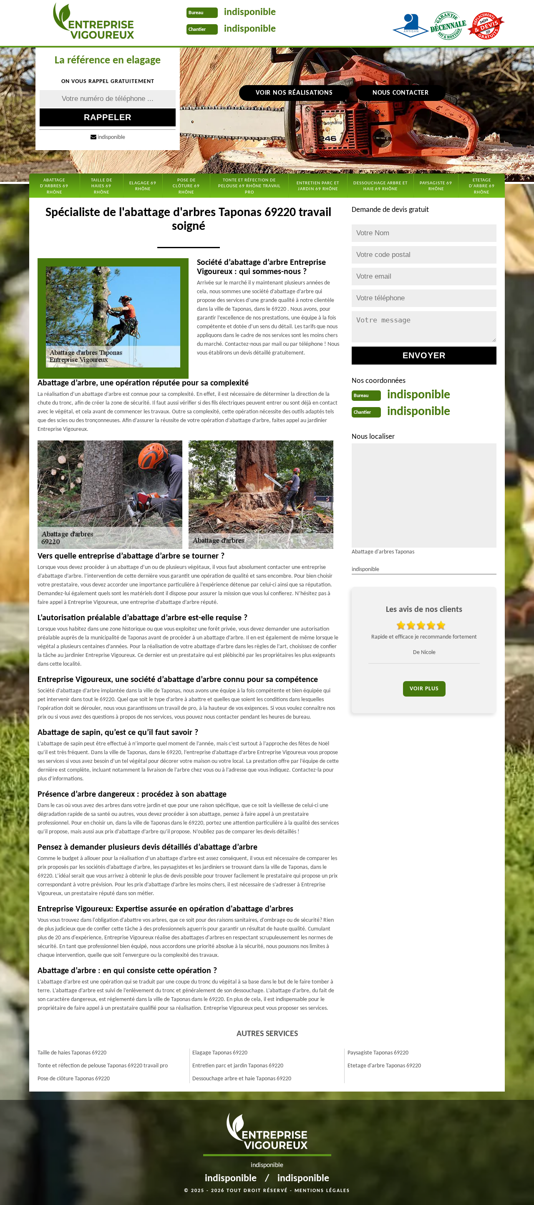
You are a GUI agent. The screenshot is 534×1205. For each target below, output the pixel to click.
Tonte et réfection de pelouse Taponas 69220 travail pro (103, 1066)
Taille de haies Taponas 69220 (72, 1053)
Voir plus (424, 689)
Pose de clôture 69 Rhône (186, 186)
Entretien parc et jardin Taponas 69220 (237, 1066)
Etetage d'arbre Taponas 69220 (384, 1066)
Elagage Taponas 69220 (219, 1053)
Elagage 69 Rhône (142, 186)
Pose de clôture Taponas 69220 (74, 1079)
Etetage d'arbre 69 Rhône (482, 186)
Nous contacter (401, 93)
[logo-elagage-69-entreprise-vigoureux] (93, 23)
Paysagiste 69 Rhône (436, 186)
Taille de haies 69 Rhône (101, 186)
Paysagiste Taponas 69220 (378, 1053)
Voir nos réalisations (294, 93)
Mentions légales (322, 1190)
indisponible (250, 13)
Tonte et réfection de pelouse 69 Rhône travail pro (249, 186)
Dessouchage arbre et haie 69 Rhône (380, 186)
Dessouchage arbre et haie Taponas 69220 (241, 1079)
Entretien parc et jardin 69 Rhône (318, 186)
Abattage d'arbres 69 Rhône (54, 186)
